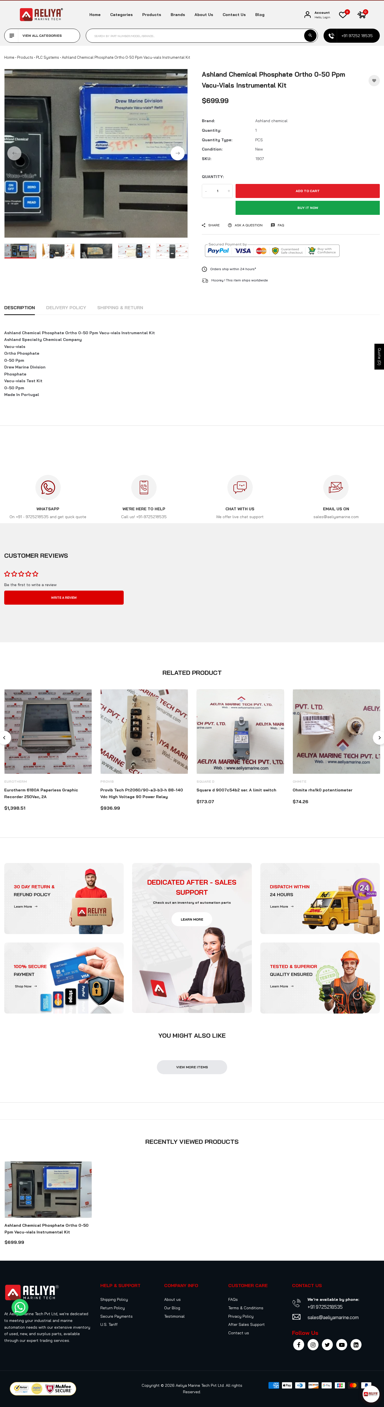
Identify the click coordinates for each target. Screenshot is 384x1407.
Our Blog (172, 1307)
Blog (260, 14)
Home (95, 14)
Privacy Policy (241, 1316)
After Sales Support (246, 1324)
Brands (178, 14)
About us (204, 14)
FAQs (233, 1299)
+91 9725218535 (325, 1307)
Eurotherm (15, 781)
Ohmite (299, 781)
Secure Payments (116, 1316)
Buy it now (307, 208)
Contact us (234, 14)
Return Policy (112, 1307)
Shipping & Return (120, 307)
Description (19, 307)
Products (151, 14)
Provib (107, 781)
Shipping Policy (114, 1299)
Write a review (64, 598)
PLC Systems (47, 57)
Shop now (23, 986)
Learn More (23, 906)
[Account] (307, 14)
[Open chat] (371, 1394)
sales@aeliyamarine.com (333, 1317)
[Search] (310, 35)
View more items (192, 1067)
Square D (205, 781)
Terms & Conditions (245, 1307)
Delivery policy (66, 307)
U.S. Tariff (109, 1324)
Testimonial (174, 1316)
